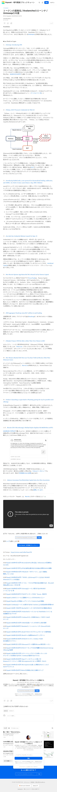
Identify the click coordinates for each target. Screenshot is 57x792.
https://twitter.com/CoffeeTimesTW (21, 552)
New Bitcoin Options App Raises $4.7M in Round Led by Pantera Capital (27, 275)
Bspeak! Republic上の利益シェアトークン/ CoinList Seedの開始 (25, 601)
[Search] (39, 2)
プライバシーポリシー (24, 762)
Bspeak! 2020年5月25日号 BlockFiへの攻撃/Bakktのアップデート (25, 635)
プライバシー (27, 782)
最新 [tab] (9, 728)
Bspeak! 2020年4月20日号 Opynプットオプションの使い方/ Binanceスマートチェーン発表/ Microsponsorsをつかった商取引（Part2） (25, 660)
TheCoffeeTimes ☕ (7, 18)
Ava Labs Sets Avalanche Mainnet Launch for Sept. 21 (21, 236)
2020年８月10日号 (15, 74)
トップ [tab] (5, 728)
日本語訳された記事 (25, 473)
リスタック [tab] (11, 710)
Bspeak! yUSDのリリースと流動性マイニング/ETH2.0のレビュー (25, 598)
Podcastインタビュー (39, 471)
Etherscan (19, 347)
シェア (8, 541)
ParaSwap (31, 317)
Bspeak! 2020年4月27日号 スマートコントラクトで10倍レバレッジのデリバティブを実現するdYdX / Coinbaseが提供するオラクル (25, 654)
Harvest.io (25, 365)
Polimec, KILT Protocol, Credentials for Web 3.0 (20, 110)
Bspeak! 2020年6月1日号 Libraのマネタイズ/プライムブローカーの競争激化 (28, 632)
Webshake (31, 34)
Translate (6, 8)
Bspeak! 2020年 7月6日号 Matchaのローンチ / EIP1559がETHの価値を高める (29, 608)
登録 (46, 2)
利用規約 (28, 761)
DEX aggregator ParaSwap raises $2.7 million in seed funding (24, 313)
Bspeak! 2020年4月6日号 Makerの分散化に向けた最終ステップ (24, 670)
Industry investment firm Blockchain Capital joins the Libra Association (28, 480)
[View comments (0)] (8, 23)
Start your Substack (25, 785)
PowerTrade (31, 278)
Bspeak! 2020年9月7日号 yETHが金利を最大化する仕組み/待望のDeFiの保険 (29, 568)
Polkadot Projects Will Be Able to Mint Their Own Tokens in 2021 (25, 341)
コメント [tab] (6, 710)
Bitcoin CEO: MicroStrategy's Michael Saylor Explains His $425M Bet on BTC (30, 428)
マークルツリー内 (36, 93)
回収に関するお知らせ (40, 782)
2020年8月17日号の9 (9, 431)
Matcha (27, 497)
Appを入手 (35, 785)
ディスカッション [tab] (15, 728)
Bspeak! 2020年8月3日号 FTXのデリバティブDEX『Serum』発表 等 (26, 594)
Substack (20, 789)
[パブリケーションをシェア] (42, 2)
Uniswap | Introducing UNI (14, 45)
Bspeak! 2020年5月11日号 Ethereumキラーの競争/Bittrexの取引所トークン (28, 644)
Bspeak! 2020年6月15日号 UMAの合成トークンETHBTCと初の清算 (26, 623)
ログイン (52, 2)
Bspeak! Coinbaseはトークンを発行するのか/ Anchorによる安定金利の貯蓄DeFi (30, 605)
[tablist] (8, 710)
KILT (32, 167)
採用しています (38, 490)
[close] (42, 736)
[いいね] (4, 23)
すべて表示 (7, 761)
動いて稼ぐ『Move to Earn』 (12, 732)
